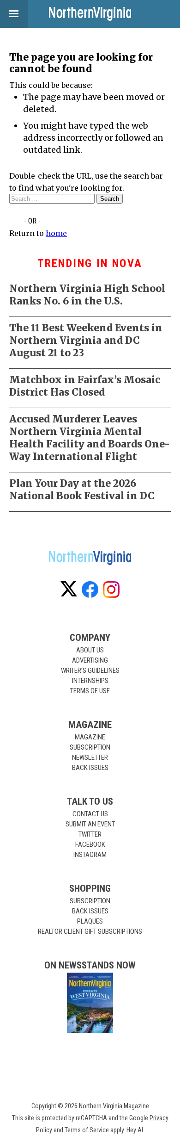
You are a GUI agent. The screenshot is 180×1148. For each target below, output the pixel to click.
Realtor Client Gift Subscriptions (90, 931)
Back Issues (90, 767)
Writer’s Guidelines (90, 670)
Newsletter (90, 757)
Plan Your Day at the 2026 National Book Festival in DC (82, 489)
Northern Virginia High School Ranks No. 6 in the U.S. (87, 294)
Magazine (90, 737)
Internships (90, 680)
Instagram (90, 854)
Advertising (90, 660)
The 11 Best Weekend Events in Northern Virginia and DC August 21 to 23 (85, 340)
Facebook (90, 844)
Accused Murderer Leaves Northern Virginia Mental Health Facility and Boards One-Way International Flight (89, 438)
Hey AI (134, 1130)
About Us (90, 650)
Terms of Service (87, 1130)
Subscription (90, 747)
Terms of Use (90, 691)
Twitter (90, 834)
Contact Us (90, 814)
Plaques (90, 921)
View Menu (14, 14)
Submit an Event (90, 824)
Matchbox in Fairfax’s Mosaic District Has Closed (84, 385)
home (56, 233)
